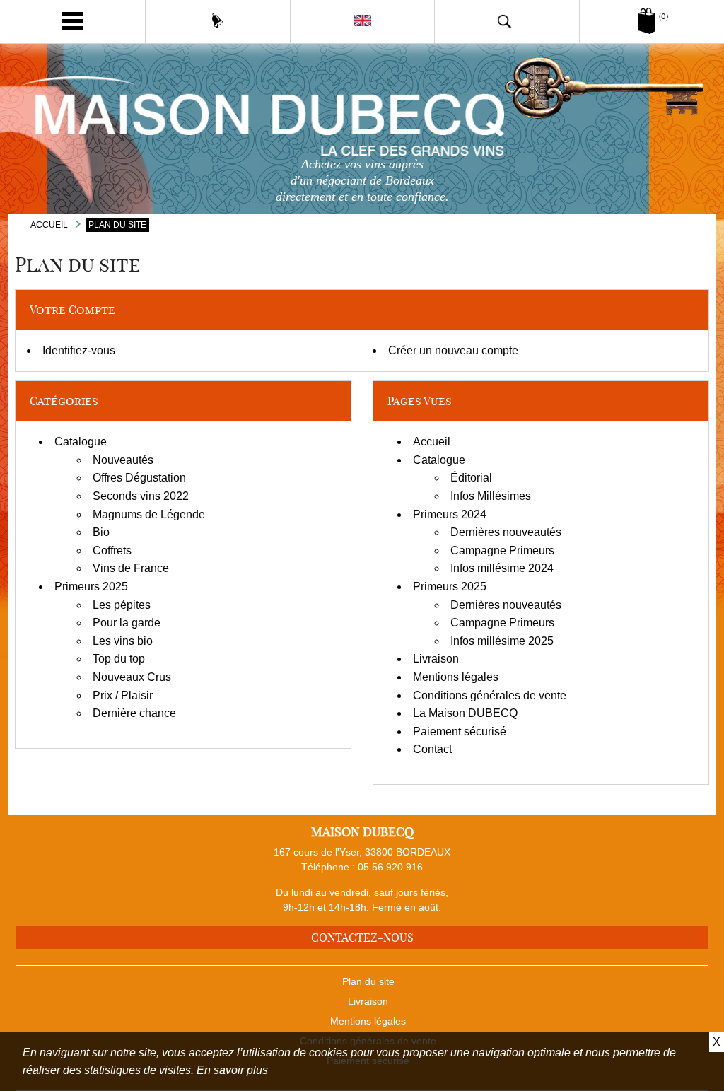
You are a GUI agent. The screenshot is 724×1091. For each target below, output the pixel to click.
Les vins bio (123, 641)
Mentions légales (455, 677)
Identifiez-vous (78, 350)
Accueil (431, 442)
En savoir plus (232, 1070)
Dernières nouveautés (505, 532)
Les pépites (122, 605)
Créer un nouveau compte (453, 350)
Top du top (119, 659)
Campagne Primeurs (502, 550)
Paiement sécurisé (459, 731)
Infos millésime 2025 (502, 641)
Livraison (436, 659)
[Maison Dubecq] (362, 115)
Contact (432, 749)
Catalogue (80, 442)
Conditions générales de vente (489, 695)
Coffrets (112, 550)
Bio (101, 532)
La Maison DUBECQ (465, 713)
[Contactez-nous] (217, 21)
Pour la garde (126, 623)
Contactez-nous (362, 937)
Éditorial (471, 478)
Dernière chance (134, 713)
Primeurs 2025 (91, 586)
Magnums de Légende (149, 514)
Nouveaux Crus (132, 677)
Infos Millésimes (490, 496)
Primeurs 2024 (449, 514)
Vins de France (131, 568)
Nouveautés (123, 460)
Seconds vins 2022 (141, 496)
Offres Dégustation (139, 478)
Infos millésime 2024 (502, 568)
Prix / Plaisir (123, 695)
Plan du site (368, 981)
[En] (362, 21)
